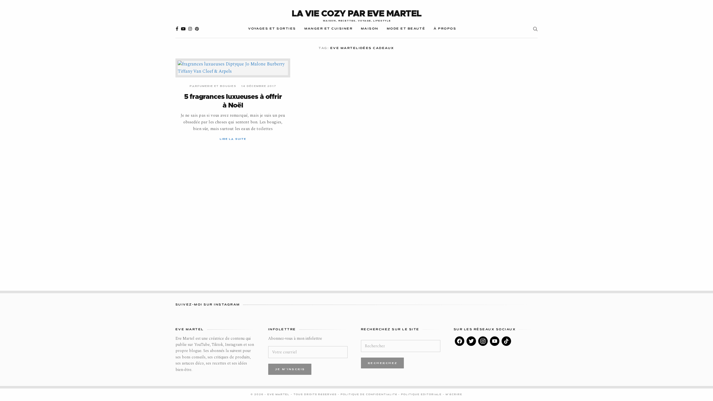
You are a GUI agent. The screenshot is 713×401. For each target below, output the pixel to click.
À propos (445, 29)
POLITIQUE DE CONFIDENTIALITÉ (370, 394)
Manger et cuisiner (328, 29)
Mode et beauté (406, 29)
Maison (370, 29)
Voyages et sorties (272, 29)
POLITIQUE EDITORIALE (422, 394)
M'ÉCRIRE (454, 394)
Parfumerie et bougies (213, 86)
